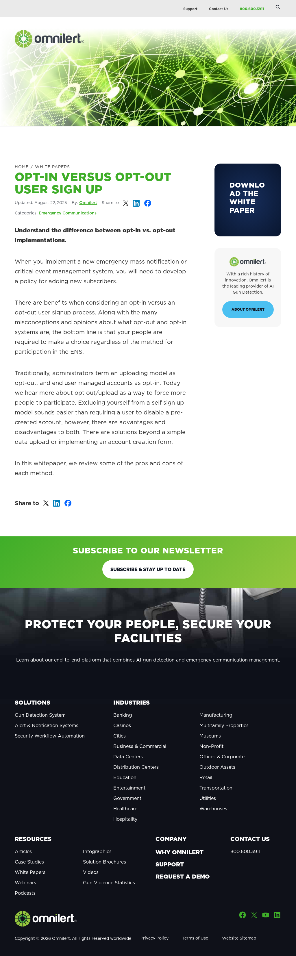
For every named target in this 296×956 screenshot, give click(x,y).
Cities (119, 736)
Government (127, 798)
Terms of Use (195, 938)
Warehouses (213, 808)
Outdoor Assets (217, 767)
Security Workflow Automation (50, 736)
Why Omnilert (180, 852)
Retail (205, 777)
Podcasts (25, 893)
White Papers (52, 167)
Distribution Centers (136, 767)
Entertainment (129, 788)
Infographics (97, 851)
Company (171, 839)
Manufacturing (215, 715)
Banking (122, 715)
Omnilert (88, 202)
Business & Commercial (139, 746)
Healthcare (125, 808)
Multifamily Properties (224, 725)
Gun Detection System (40, 715)
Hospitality (125, 819)
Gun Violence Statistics (109, 882)
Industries (131, 703)
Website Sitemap (239, 938)
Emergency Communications (68, 213)
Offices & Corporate (222, 756)
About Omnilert (248, 309)
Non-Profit (211, 746)
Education (124, 777)
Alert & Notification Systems (46, 725)
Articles (23, 851)
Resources (33, 839)
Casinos (122, 725)
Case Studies (29, 862)
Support (190, 8)
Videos (91, 872)
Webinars (25, 882)
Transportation (215, 788)
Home (22, 167)
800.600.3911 (252, 8)
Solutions (32, 703)
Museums (210, 736)
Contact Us (218, 8)
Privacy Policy (154, 938)
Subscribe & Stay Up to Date (148, 569)
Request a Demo (183, 876)
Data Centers (128, 756)
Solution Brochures (104, 862)
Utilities (207, 798)
